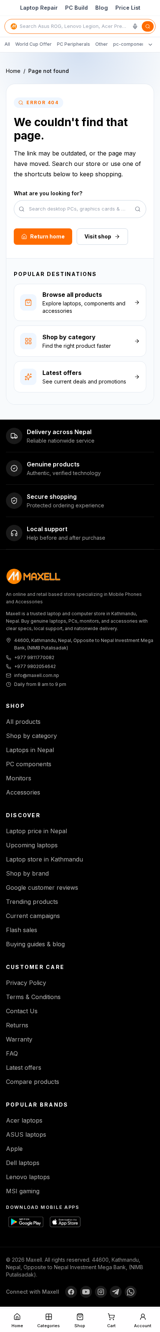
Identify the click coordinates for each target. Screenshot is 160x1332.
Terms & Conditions (33, 997)
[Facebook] (71, 1292)
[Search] (148, 26)
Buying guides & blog (35, 944)
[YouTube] (86, 1292)
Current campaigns (33, 915)
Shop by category (31, 735)
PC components (28, 764)
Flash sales (21, 930)
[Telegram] (116, 1292)
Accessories (23, 792)
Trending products (32, 901)
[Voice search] (135, 26)
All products (23, 721)
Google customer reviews (42, 887)
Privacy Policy (26, 982)
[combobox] (75, 26)
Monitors (18, 778)
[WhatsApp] (131, 1292)
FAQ (12, 1053)
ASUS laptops (26, 1134)
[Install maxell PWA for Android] (27, 1222)
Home (13, 71)
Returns (17, 1025)
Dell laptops (22, 1162)
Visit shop (97, 236)
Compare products (32, 1081)
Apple (14, 1148)
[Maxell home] (33, 576)
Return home (47, 236)
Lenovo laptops (28, 1177)
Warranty (19, 1039)
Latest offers (23, 1067)
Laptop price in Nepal (36, 831)
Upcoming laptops (32, 845)
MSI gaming (22, 1191)
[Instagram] (101, 1292)
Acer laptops (24, 1120)
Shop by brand (27, 873)
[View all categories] (150, 44)
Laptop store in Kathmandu (44, 859)
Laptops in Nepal (30, 750)
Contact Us (22, 1011)
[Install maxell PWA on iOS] (71, 1222)
